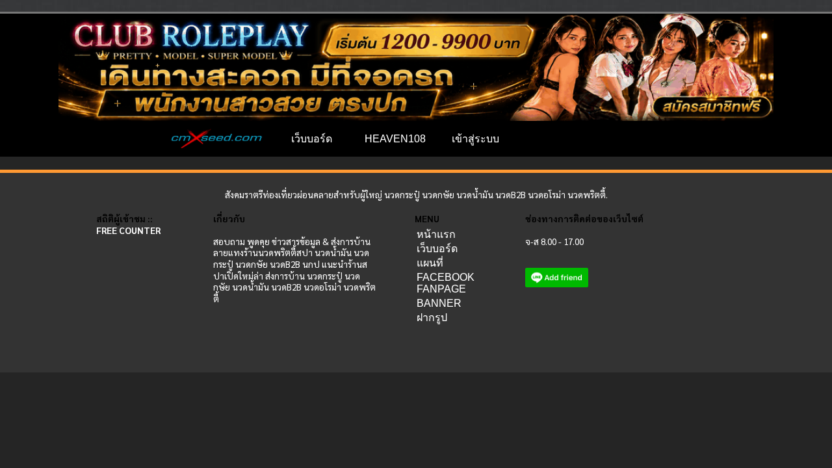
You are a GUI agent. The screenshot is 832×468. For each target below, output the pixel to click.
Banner (439, 303)
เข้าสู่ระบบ (475, 138)
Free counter (128, 230)
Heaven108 (395, 138)
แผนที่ (430, 262)
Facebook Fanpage (445, 283)
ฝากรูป (432, 317)
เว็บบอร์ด (311, 138)
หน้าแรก (436, 234)
